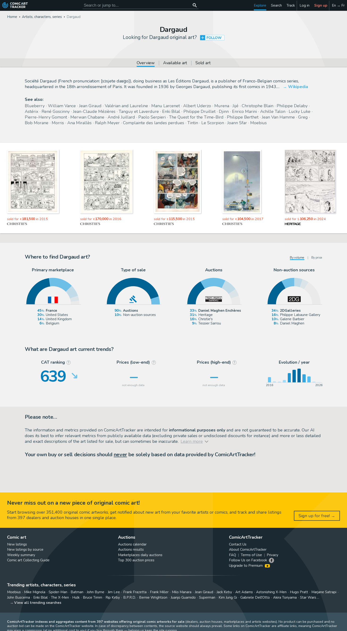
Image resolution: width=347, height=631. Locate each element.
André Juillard (121, 117)
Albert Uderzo (197, 106)
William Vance (62, 106)
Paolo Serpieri (152, 117)
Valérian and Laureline (126, 106)
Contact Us (237, 544)
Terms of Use (251, 555)
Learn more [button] (65, 608)
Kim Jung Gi (228, 597)
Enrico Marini (244, 111)
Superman (207, 597)
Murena (221, 106)
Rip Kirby (113, 597)
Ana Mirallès (79, 123)
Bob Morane (36, 123)
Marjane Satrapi (323, 592)
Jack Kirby (224, 592)
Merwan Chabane (87, 117)
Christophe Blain (257, 106)
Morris (58, 123)
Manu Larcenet (165, 106)
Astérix (31, 111)
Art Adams (244, 592)
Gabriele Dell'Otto (255, 597)
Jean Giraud (90, 106)
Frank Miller (159, 592)
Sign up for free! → (317, 516)
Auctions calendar (132, 544)
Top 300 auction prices (136, 560)
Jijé (235, 106)
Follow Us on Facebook (248, 560)
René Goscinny (56, 111)
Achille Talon (272, 111)
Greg (303, 117)
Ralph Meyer (107, 123)
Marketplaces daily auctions (140, 555)
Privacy (272, 555)
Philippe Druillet (199, 111)
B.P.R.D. (129, 597)
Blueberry (35, 106)
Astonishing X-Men (271, 592)
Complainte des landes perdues (153, 123)
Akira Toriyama (285, 597)
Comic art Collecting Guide (28, 560)
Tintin (192, 123)
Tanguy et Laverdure (139, 111)
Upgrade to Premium (246, 565)
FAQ (232, 555)
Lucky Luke (299, 111)
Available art (175, 63)
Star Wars (308, 597)
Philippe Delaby (292, 106)
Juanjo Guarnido (183, 597)
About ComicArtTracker (248, 549)
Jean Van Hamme (278, 117)
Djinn (224, 111)
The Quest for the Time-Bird (196, 117)
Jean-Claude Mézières (94, 111)
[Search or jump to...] (195, 5)
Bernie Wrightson (153, 597)
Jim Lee (114, 592)
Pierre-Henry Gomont (46, 117)
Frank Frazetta (135, 592)
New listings (17, 544)
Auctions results (131, 549)
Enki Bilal (171, 111)
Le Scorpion (212, 123)
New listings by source (25, 549)
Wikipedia (298, 87)
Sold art (202, 63)
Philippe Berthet (242, 117)
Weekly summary (21, 555)
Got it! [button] (49, 619)
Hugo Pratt (299, 592)
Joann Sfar (237, 123)
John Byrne (95, 592)
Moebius (258, 123)
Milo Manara (181, 592)
